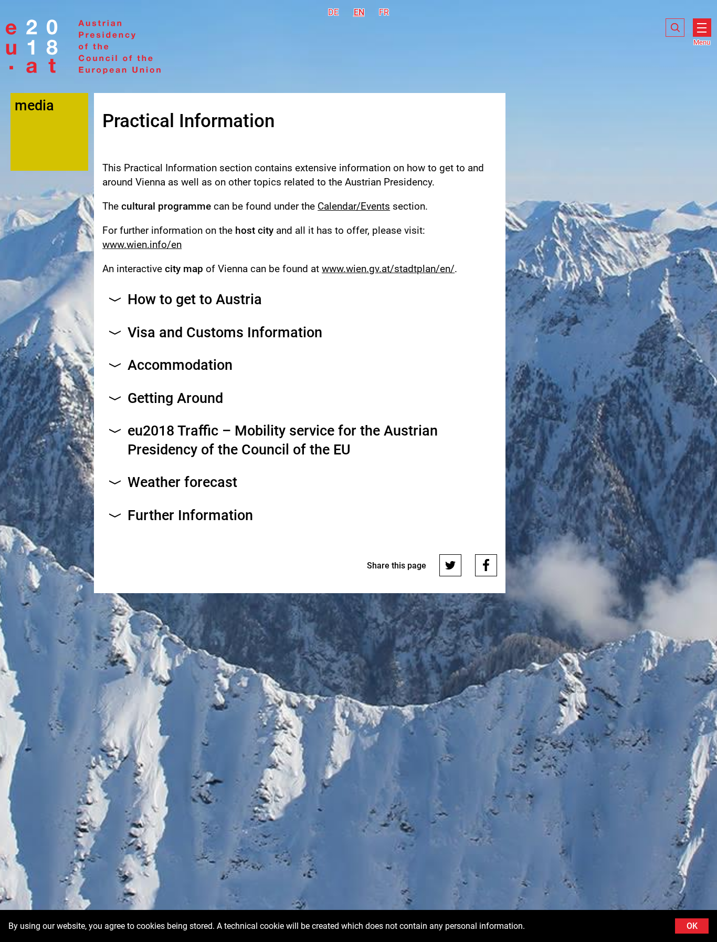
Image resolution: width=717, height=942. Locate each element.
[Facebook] (486, 565)
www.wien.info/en (142, 245)
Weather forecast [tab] (182, 482)
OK (692, 926)
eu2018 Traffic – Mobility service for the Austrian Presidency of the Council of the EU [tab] (283, 440)
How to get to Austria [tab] (195, 299)
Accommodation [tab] (180, 365)
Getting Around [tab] (175, 398)
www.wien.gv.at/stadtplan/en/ (388, 269)
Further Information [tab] (190, 515)
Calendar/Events (354, 206)
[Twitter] (450, 565)
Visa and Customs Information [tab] (225, 332)
